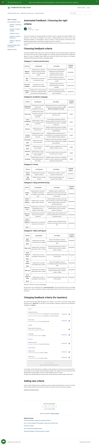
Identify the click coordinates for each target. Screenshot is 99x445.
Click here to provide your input (31, 390)
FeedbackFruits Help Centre (13, 13)
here (45, 284)
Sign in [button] (88, 7)
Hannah (29, 28)
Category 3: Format (14, 33)
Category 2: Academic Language (15, 29)
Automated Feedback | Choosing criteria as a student (36, 431)
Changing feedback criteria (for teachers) (13, 46)
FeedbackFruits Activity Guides (26, 13)
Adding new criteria (12, 49)
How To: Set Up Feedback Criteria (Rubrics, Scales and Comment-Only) (41, 423)
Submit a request (81, 7)
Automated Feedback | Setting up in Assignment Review (37, 420)
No (53, 406)
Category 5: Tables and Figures (15, 41)
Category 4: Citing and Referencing (15, 37)
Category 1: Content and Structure (15, 25)
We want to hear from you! (15, 2)
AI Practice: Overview (29, 425)
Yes (45, 406)
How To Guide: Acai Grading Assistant (33, 428)
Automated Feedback (39, 13)
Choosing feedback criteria (13, 22)
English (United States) (85, 442)
